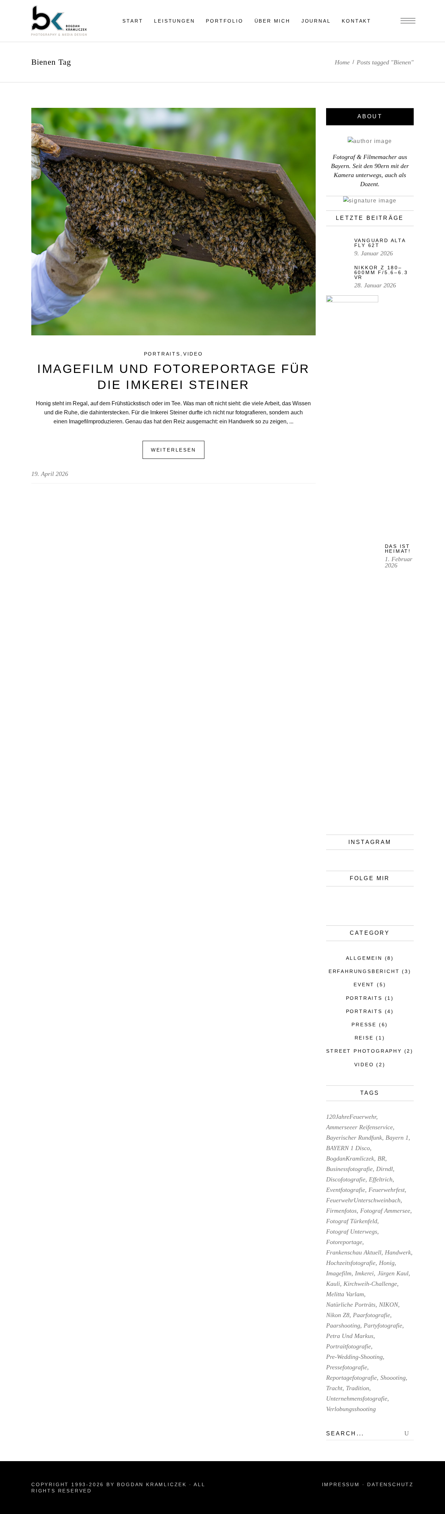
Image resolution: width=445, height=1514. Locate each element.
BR (381, 1158)
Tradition (357, 1388)
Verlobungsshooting (351, 1408)
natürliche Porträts (350, 1304)
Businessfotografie (349, 1168)
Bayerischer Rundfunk (354, 1137)
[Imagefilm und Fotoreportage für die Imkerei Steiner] (173, 221)
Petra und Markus (349, 1335)
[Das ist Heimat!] (352, 556)
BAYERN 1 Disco (348, 1148)
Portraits (162, 354)
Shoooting (393, 1377)
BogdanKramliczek (350, 1158)
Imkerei (364, 1273)
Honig (387, 1262)
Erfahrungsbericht (364, 971)
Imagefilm (338, 1273)
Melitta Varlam (345, 1294)
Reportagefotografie (351, 1377)
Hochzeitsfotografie (350, 1262)
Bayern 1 (397, 1137)
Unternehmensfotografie (356, 1398)
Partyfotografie (383, 1325)
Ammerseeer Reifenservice (359, 1127)
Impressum (341, 1484)
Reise (364, 1038)
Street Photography (364, 1051)
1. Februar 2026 (398, 562)
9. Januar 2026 (373, 253)
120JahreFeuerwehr (351, 1116)
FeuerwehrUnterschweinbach (363, 1200)
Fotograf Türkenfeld (351, 1221)
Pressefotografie (346, 1367)
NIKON (388, 1304)
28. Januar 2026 (375, 285)
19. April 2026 (49, 473)
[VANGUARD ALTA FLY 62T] (337, 247)
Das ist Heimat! (398, 548)
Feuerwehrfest (387, 1189)
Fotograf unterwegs (351, 1231)
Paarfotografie (371, 1315)
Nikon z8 (337, 1315)
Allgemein (364, 958)
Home (342, 62)
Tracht (334, 1388)
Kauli (333, 1283)
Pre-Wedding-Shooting (354, 1356)
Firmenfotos (341, 1210)
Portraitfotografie (348, 1346)
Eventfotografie (345, 1189)
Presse (364, 1024)
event (364, 984)
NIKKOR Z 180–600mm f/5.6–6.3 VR (381, 272)
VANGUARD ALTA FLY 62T (380, 243)
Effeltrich (381, 1179)
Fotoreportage (344, 1241)
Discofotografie (345, 1179)
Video (193, 354)
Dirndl (384, 1168)
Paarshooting (343, 1325)
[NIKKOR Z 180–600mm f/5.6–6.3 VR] (337, 276)
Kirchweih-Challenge (370, 1283)
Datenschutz (390, 1484)
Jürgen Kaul (393, 1273)
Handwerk (398, 1252)
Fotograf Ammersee (385, 1210)
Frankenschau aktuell (353, 1252)
